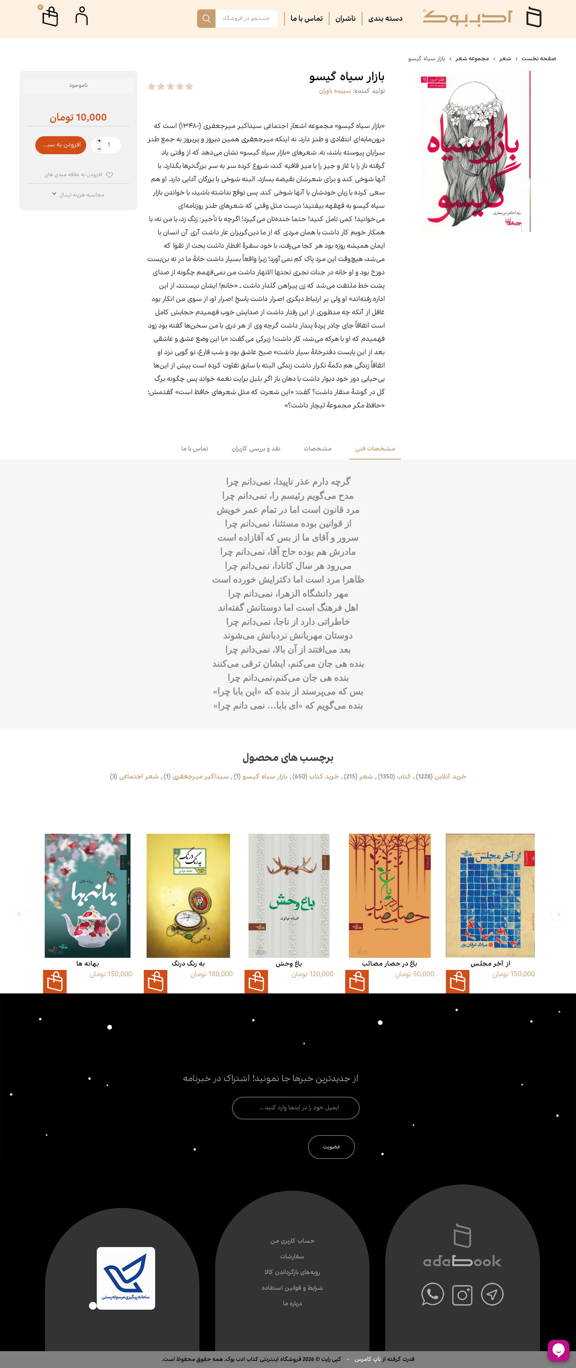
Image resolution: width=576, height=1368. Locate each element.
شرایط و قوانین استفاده (292, 1288)
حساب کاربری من (292, 1241)
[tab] (375, 450)
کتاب (404, 777)
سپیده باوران (335, 91)
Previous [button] (559, 913)
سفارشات (292, 1257)
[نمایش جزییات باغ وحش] (289, 896)
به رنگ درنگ (188, 964)
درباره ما (292, 1304)
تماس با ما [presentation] (194, 449)
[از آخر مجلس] (490, 896)
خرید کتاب (324, 777)
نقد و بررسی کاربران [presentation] (256, 449)
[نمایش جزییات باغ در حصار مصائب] (389, 896)
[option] (490, 913)
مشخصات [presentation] (317, 449)
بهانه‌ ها (87, 964)
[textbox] (247, 18)
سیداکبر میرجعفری (200, 777)
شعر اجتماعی (139, 777)
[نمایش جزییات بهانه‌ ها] (87, 896)
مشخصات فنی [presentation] (375, 449)
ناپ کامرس (368, 1359)
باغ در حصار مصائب (389, 964)
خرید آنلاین (450, 777)
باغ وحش (289, 964)
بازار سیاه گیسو (265, 777)
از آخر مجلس (490, 964)
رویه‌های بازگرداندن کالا (292, 1273)
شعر (366, 777)
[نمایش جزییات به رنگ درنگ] (188, 896)
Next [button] (19, 913)
